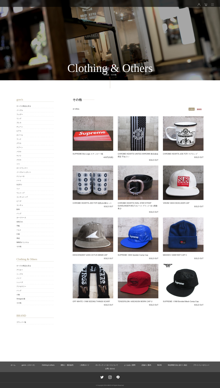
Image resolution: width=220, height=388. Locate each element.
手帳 (18, 226)
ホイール (19, 135)
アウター (19, 270)
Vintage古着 (20, 299)
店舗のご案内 (146, 365)
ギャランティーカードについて (106, 365)
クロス (18, 160)
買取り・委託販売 (67, 365)
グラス (18, 143)
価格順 (199, 109)
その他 (18, 246)
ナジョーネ (20, 176)
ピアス (18, 131)
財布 (18, 209)
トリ (18, 164)
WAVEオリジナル (22, 242)
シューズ (19, 282)
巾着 (18, 234)
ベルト (18, 230)
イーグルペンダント (23, 172)
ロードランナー (22, 168)
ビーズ (18, 201)
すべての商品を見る (23, 106)
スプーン (19, 147)
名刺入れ (19, 221)
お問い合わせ (110, 368)
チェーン (19, 126)
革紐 (18, 238)
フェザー (19, 114)
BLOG (159, 365)
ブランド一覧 (21, 322)
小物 (18, 294)
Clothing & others (48, 365)
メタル (18, 151)
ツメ (18, 188)
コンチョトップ (22, 197)
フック (18, 139)
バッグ (18, 213)
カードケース (21, 217)
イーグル (19, 110)
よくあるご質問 (129, 365)
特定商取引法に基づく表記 (177, 365)
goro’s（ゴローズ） (29, 365)
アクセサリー (21, 286)
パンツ (18, 278)
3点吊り (19, 184)
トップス (19, 274)
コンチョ (19, 205)
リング (18, 118)
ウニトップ (20, 193)
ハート (18, 180)
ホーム (13, 365)
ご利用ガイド (84, 365)
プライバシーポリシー (201, 365)
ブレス (18, 122)
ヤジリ (18, 155)
